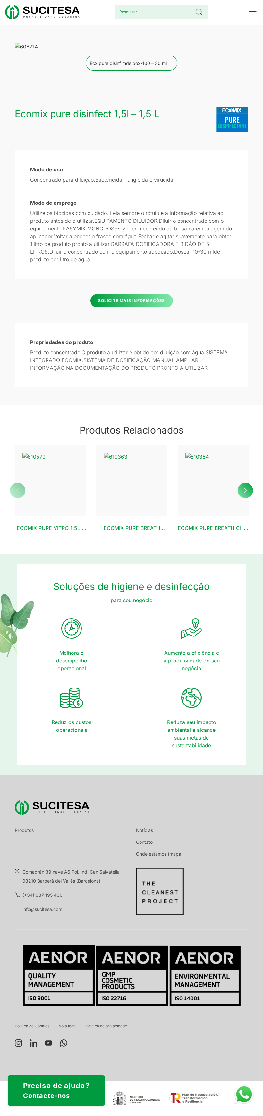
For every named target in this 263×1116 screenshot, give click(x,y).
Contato (144, 842)
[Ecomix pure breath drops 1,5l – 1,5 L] (131, 480)
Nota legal (67, 1026)
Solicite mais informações (131, 300)
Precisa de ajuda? (56, 1090)
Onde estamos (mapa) (159, 854)
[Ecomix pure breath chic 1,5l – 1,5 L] (213, 480)
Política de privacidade (106, 1026)
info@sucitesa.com (42, 909)
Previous (17, 490)
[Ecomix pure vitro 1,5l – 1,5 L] (50, 480)
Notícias (144, 830)
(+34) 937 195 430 (42, 895)
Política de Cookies (32, 1026)
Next (245, 490)
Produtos (24, 830)
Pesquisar (199, 12)
